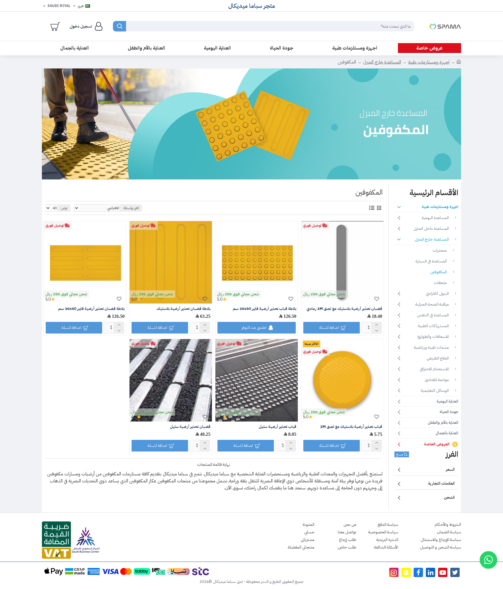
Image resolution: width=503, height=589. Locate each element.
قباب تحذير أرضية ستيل (277, 426)
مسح (399, 454)
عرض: (64, 208)
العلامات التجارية (441, 483)
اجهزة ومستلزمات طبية (428, 62)
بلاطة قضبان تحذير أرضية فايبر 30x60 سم (91, 308)
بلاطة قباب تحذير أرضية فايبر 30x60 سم (264, 308)
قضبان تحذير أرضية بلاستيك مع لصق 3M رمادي (344, 308)
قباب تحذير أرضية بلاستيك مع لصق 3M (351, 426)
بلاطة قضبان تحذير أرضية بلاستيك (183, 308)
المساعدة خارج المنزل (382, 62)
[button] (488, 560)
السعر (450, 469)
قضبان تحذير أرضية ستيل (190, 426)
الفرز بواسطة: (131, 208)
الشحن (449, 497)
